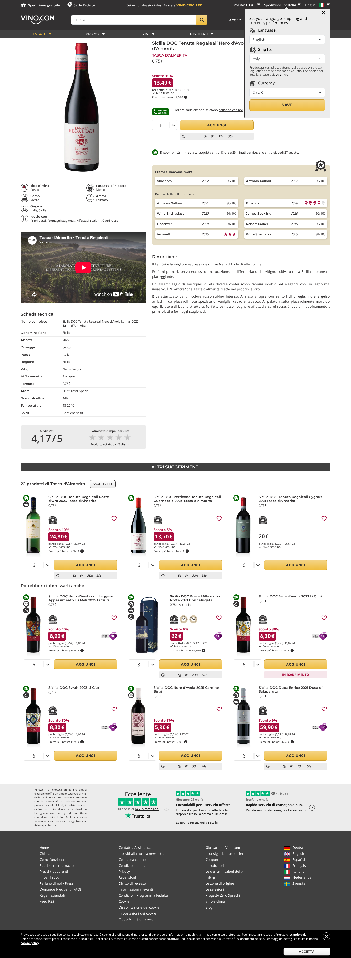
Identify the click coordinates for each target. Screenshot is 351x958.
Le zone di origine (220, 883)
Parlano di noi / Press (57, 883)
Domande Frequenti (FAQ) (60, 889)
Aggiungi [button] (216, 125)
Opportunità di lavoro (136, 919)
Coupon (212, 859)
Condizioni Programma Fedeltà (143, 895)
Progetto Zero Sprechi (223, 895)
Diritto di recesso (132, 883)
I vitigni (211, 877)
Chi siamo (47, 853)
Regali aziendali (52, 895)
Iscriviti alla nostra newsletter (142, 853)
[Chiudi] (323, 12)
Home (44, 847)
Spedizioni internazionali (60, 865)
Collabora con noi (133, 859)
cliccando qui (295, 934)
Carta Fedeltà (84, 5)
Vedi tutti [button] (102, 484)
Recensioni (127, 877)
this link (281, 74)
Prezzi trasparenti (54, 871)
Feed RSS (47, 901)
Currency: (266, 83)
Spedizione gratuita (44, 5)
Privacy (124, 871)
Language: (267, 30)
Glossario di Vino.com (223, 847)
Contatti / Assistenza (135, 847)
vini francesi (57, 821)
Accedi (236, 20)
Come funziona (52, 859)
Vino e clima (215, 901)
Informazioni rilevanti (136, 889)
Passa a (182, 5)
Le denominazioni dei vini (226, 871)
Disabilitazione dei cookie (139, 907)
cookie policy (30, 943)
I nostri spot (49, 877)
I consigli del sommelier (225, 853)
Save (287, 105)
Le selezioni (215, 889)
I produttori (215, 865)
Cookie (124, 901)
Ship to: (264, 49)
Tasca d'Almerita (169, 55)
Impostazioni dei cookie (137, 913)
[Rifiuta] (326, 936)
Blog (209, 907)
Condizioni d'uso (132, 865)
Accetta (307, 951)
